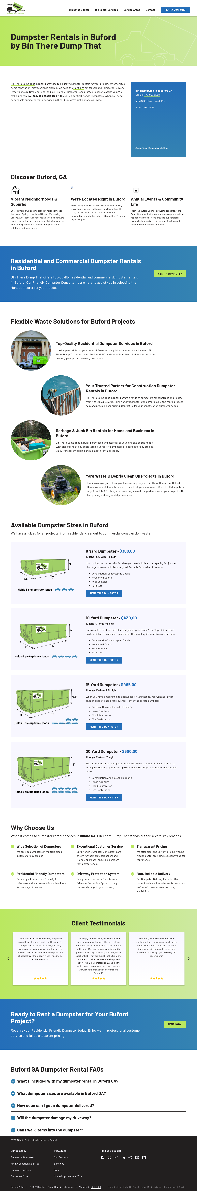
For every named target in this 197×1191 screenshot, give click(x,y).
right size (78, 87)
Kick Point (96, 1187)
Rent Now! (175, 1024)
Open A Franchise (21, 1169)
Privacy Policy (17, 1187)
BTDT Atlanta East (20, 1140)
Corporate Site (19, 1176)
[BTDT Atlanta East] (16, 8)
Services (59, 1163)
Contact (150, 9)
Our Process (61, 1157)
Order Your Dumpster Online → (153, 148)
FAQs (57, 1169)
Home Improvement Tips (68, 1176)
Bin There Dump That (23, 83)
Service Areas (132, 9)
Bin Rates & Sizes (79, 9)
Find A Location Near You (25, 1163)
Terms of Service (177, 1187)
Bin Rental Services (106, 9)
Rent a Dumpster (175, 9)
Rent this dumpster (104, 593)
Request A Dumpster (23, 1157)
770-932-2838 (152, 94)
